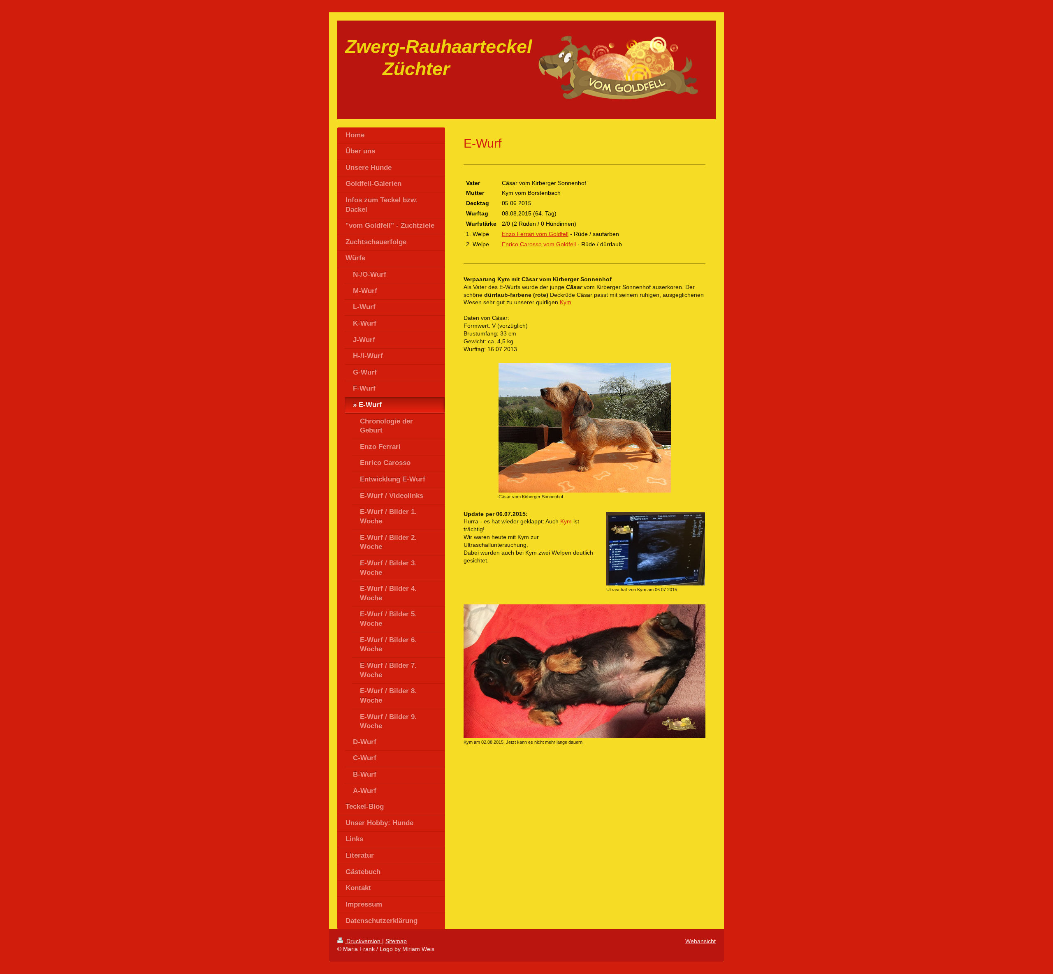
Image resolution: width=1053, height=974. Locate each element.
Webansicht (700, 941)
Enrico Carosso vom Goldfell (539, 244)
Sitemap (396, 941)
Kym (565, 302)
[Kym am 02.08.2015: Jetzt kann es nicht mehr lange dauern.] (584, 671)
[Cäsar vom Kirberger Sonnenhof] (585, 428)
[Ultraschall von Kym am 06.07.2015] (655, 548)
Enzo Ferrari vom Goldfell (535, 234)
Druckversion (363, 941)
